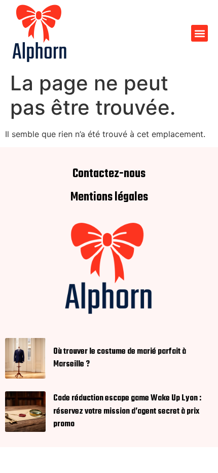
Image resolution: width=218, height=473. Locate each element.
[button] (199, 33)
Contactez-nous (109, 174)
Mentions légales (109, 197)
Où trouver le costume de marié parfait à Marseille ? (119, 358)
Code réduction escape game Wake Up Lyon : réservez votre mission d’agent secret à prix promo (127, 411)
